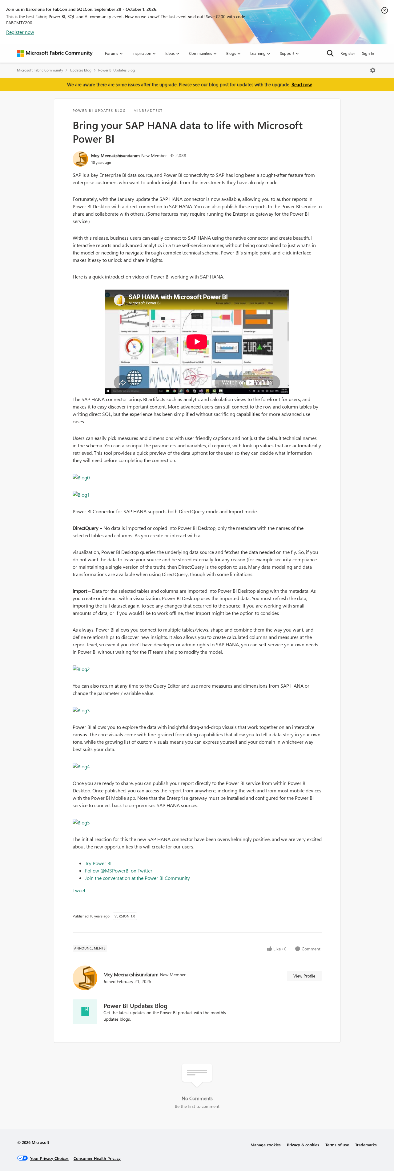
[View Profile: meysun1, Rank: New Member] (80, 159)
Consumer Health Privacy (97, 1158)
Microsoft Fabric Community (40, 70)
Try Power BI (98, 863)
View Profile (304, 976)
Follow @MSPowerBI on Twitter (118, 870)
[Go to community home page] (55, 53)
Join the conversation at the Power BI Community (137, 878)
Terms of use (337, 1144)
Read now (301, 84)
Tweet (79, 890)
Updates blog (80, 70)
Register (347, 53)
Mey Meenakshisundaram (115, 155)
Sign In (368, 53)
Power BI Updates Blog (116, 70)
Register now (20, 32)
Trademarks (366, 1144)
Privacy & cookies (303, 1144)
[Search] (330, 53)
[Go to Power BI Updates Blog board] (85, 1011)
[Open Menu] (372, 70)
